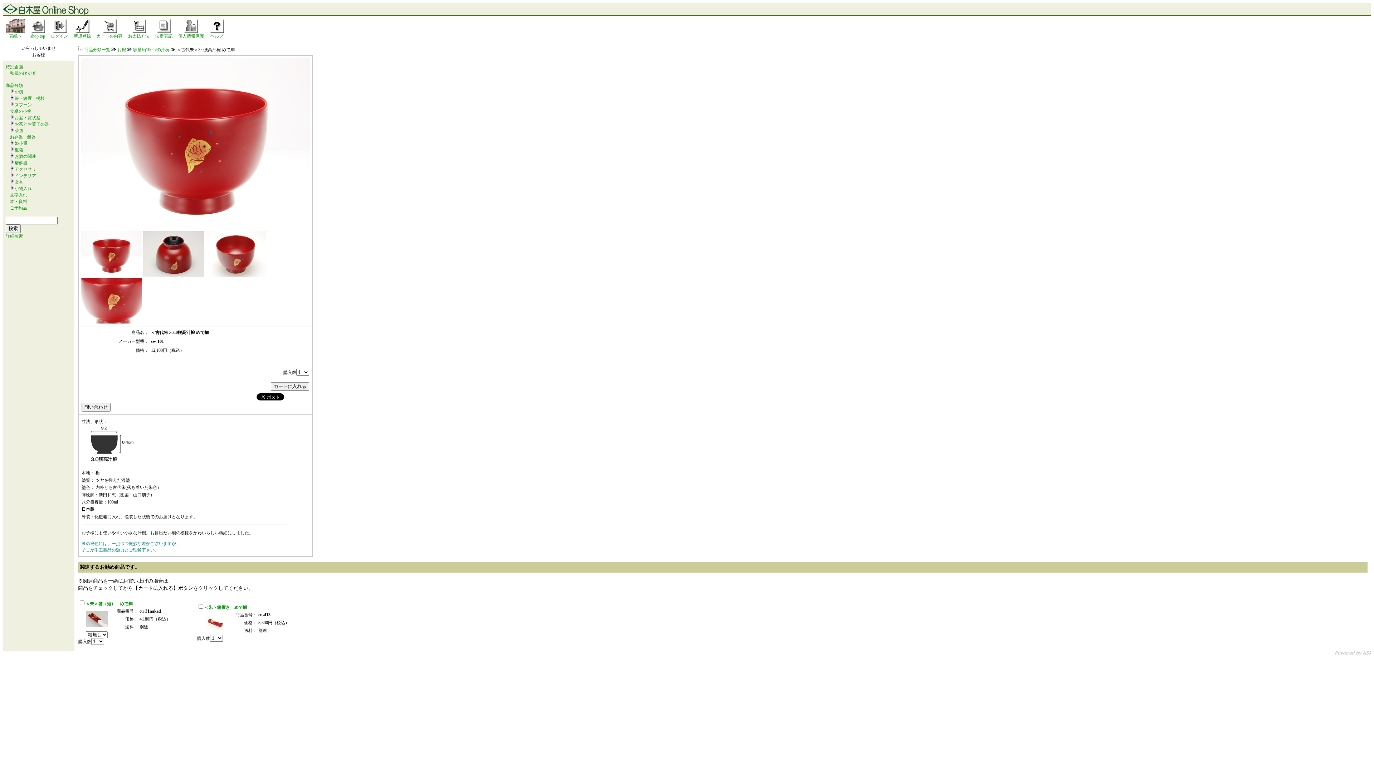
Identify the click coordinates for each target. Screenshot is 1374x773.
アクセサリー (27, 169)
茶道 (19, 130)
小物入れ (23, 188)
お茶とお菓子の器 (32, 124)
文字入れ (18, 195)
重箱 (19, 149)
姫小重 (21, 143)
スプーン (23, 104)
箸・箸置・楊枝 (30, 98)
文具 (19, 182)
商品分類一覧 (97, 49)
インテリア (25, 175)
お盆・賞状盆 (27, 117)
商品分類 (14, 85)
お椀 (19, 91)
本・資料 (18, 201)
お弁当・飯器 (23, 137)
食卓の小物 (20, 111)
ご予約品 (18, 207)
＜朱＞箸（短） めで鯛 (109, 603)
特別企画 (14, 66)
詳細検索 (14, 236)
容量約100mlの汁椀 (151, 49)
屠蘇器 (21, 162)
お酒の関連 (25, 156)
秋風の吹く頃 (23, 73)
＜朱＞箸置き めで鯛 (225, 607)
